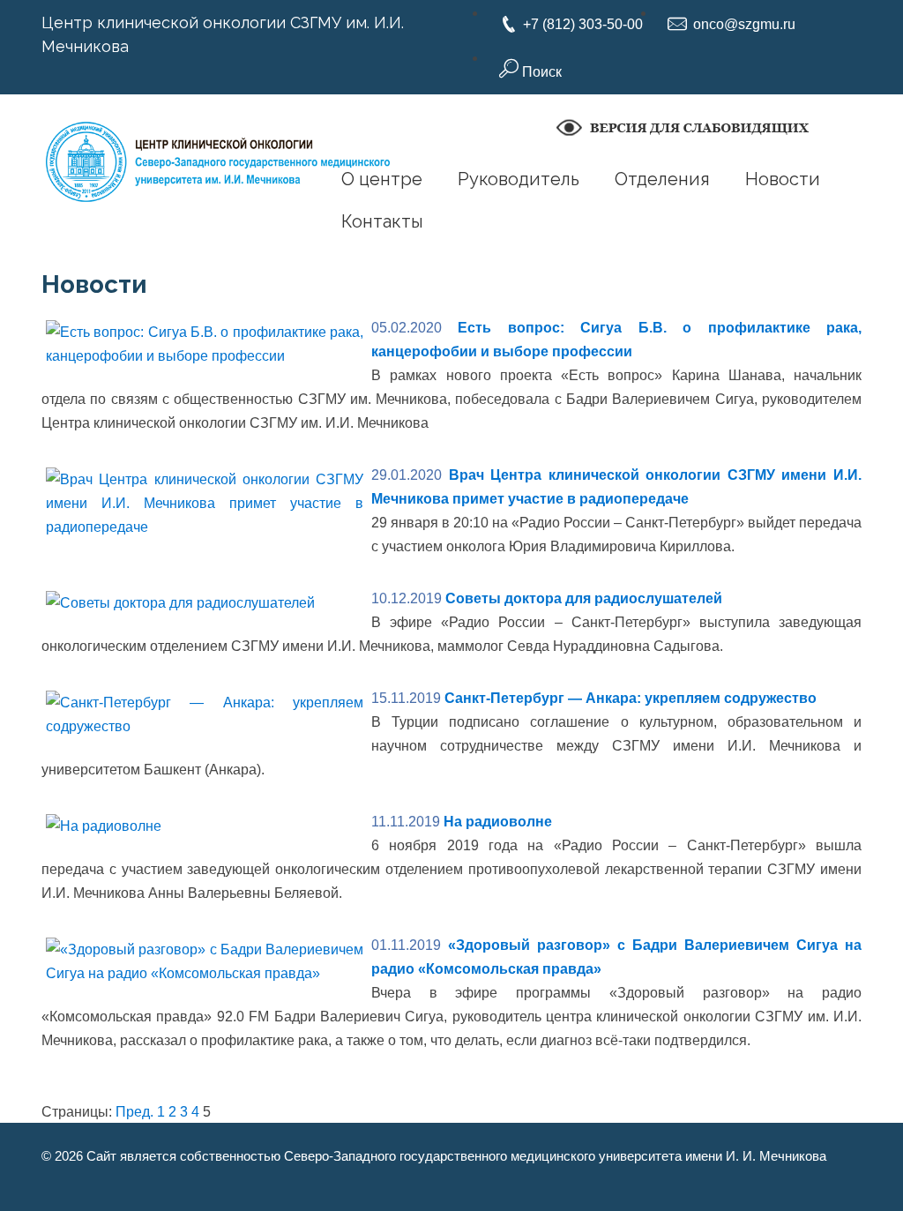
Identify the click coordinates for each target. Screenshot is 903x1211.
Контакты (382, 221)
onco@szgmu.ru (744, 24)
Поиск (540, 71)
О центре (381, 179)
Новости (782, 179)
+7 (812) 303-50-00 (583, 24)
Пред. (134, 1111)
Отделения (662, 179)
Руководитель (518, 179)
